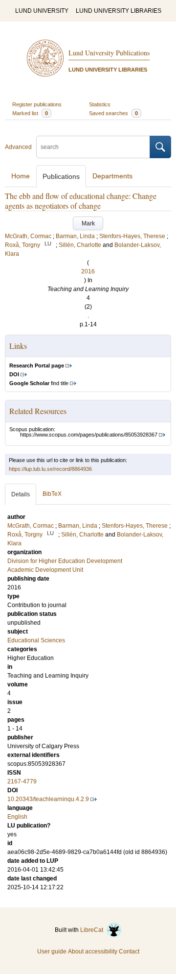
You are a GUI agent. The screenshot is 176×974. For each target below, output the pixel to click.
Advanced (18, 147)
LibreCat (93, 929)
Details (20, 494)
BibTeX (52, 493)
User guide (51, 951)
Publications (61, 176)
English (17, 816)
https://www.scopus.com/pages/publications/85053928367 (88, 435)
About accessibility (92, 951)
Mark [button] (88, 223)
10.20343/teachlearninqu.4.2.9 (48, 799)
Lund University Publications (109, 52)
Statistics (99, 104)
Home (20, 176)
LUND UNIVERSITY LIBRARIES (118, 10)
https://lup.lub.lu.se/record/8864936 (50, 469)
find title (38, 383)
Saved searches (113, 113)
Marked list (30, 113)
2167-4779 (22, 781)
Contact (129, 951)
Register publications (37, 104)
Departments (112, 176)
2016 (88, 271)
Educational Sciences (36, 640)
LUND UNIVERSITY (41, 10)
